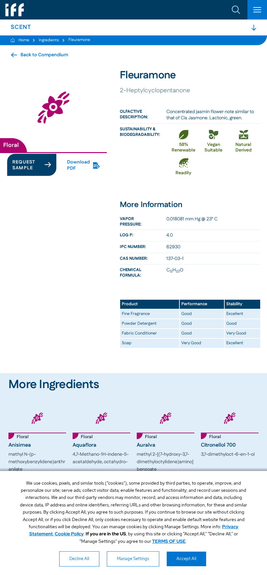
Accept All (186, 558)
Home (24, 40)
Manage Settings (133, 558)
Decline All (79, 558)
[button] (236, 10)
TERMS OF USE (169, 541)
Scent (21, 27)
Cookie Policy (69, 534)
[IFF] (14, 9)
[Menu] (257, 10)
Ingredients (49, 40)
